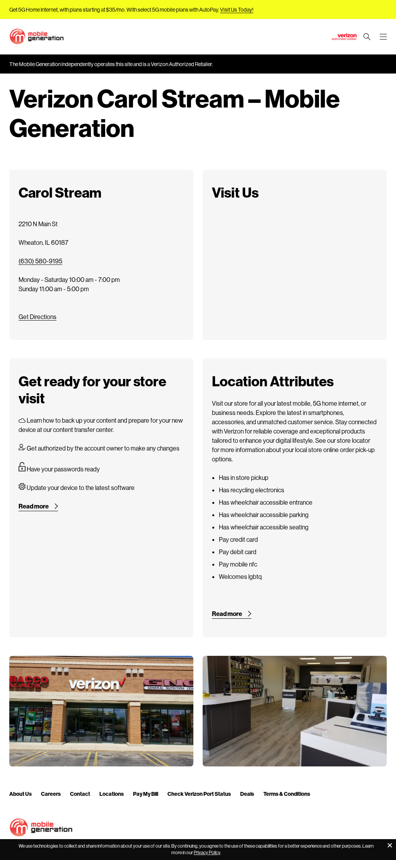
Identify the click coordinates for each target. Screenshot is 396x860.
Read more (34, 506)
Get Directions (37, 316)
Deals (247, 793)
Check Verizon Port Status (199, 793)
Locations (111, 793)
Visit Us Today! (236, 9)
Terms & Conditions (286, 793)
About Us (20, 793)
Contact (80, 793)
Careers (51, 793)
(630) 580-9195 (40, 260)
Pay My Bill (145, 793)
